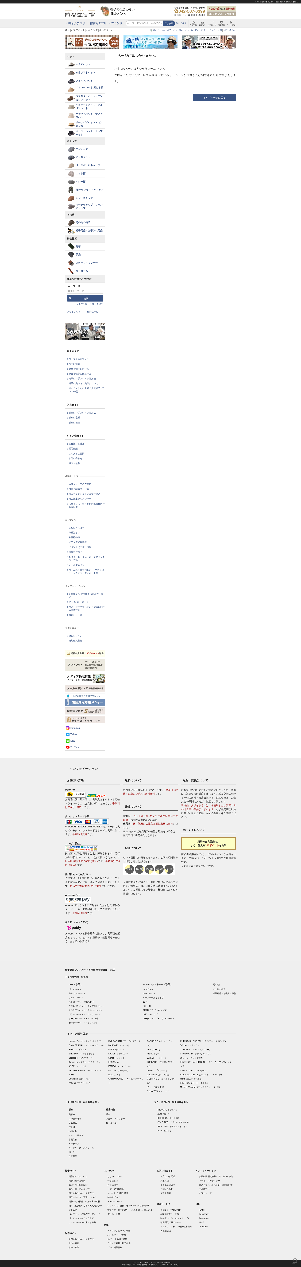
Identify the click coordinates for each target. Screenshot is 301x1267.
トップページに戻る (214, 97)
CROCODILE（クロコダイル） (194, 1070)
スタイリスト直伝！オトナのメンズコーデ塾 (87, 558)
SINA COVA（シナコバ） (159, 1091)
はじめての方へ (76, 527)
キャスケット (83, 157)
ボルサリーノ (106, 30)
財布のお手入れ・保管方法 (82, 412)
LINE (72, 741)
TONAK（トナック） (190, 1045)
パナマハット (78, 30)
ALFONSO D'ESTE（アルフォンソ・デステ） (201, 1074)
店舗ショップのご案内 (80, 484)
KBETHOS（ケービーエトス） (194, 1083)
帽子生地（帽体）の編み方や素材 (84, 1201)
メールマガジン (76, 565)
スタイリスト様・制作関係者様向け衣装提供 (87, 505)
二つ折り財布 (75, 1118)
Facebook (204, 1214)
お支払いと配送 (198, 30)
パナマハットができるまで (81, 1218)
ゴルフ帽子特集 (114, 1247)
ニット (146, 1002)
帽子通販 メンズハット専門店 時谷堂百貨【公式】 (90, 969)
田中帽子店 (113, 1062)
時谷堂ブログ (75, 552)
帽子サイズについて (79, 359)
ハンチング (92, 30)
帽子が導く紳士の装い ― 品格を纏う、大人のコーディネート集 (86, 571)
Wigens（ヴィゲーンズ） (80, 1083)
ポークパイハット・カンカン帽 (89, 124)
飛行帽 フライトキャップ (89, 189)
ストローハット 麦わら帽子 (89, 89)
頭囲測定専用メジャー (80, 498)
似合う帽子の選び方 (79, 368)
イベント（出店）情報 (80, 547)
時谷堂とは (74, 532)
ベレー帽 (81, 181)
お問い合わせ (229, 30)
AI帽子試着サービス (79, 489)
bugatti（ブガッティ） (157, 1070)
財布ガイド (184, 30)
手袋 (78, 254)
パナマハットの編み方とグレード (84, 1214)
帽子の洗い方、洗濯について (83, 383)
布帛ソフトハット (85, 72)
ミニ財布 (73, 1123)
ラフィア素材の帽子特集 (118, 1243)
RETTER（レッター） (118, 1070)
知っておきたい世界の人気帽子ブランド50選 (87, 390)
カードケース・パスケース (81, 1148)
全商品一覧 (92, 311)
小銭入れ (73, 1131)
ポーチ (72, 1152)
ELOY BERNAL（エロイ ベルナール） (87, 1045)
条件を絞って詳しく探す (90, 304)
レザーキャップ (84, 198)
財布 (78, 246)
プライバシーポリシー (80, 602)
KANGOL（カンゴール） (120, 1066)
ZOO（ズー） (163, 1114)
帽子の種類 (74, 363)
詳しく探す (181, 23)
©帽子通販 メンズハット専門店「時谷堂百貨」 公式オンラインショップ (150, 1265)
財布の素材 (74, 417)
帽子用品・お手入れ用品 (89, 230)
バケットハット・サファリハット (89, 115)
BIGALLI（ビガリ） (78, 1049)
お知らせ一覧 (75, 615)
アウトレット (74, 311)
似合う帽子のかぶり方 (80, 373)
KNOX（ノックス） (78, 1066)
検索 (170, 23)
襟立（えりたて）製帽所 (191, 1058)
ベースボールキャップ (88, 165)
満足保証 (73, 448)
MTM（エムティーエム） (192, 1079)
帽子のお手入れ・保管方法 (82, 378)
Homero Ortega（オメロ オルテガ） (86, 1041)
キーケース (74, 1144)
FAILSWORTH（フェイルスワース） (125, 1041)
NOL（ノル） (114, 1074)
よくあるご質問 (214, 30)
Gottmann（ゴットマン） (80, 1079)
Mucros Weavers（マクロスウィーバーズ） (200, 1087)
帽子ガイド (172, 30)
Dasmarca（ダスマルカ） (159, 1074)
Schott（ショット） (117, 1058)
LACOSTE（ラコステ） (119, 1054)
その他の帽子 (83, 222)
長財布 (72, 1114)
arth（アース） (154, 1049)
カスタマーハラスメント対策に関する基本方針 (87, 608)
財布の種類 (74, 422)
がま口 (72, 1127)
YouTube (74, 747)
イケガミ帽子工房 (155, 1087)
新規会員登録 (75, 640)
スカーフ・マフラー (87, 262)
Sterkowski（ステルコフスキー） (195, 1049)
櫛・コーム (82, 270)
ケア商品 (73, 1156)
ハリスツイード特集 (116, 1235)
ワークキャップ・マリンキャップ (89, 206)
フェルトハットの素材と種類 (82, 1222)
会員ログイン (75, 635)
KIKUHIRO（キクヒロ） (168, 1118)
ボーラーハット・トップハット (89, 133)
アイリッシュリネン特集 (118, 1231)
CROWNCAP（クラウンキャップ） (197, 1054)
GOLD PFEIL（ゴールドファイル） (174, 1122)
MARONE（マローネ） (119, 1045)
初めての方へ (159, 30)
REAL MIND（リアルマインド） (172, 1126)
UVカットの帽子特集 (117, 1239)
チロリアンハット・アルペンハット (89, 107)
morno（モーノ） (155, 1054)
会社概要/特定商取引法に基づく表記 (86, 595)
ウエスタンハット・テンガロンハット (89, 98)
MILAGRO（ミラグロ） (168, 1110)
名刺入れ (73, 1139)
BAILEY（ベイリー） (157, 1058)
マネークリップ (76, 1135)
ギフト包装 (74, 463)
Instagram (75, 728)
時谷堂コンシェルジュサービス (84, 493)
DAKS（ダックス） (117, 1049)
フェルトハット (84, 80)
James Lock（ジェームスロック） (85, 1062)
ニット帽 (81, 173)
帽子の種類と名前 (77, 1180)
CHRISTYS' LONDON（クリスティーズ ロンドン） (204, 1041)
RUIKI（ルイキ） (165, 1130)
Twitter (73, 734)
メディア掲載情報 (78, 542)
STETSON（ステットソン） (82, 1054)
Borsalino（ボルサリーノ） (81, 1058)
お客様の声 (74, 537)
